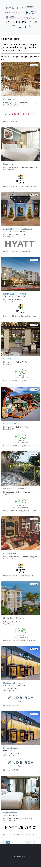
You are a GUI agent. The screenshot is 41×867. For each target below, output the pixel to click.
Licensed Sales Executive (13, 618)
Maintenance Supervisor (13, 683)
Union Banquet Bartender (13, 488)
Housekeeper (8, 164)
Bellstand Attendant (11, 359)
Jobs (20, 853)
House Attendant (10, 813)
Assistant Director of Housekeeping (17, 229)
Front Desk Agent (10, 553)
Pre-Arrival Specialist (11, 424)
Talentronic (24, 856)
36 (32, 842)
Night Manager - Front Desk (14, 294)
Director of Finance (11, 748)
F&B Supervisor (9, 99)
